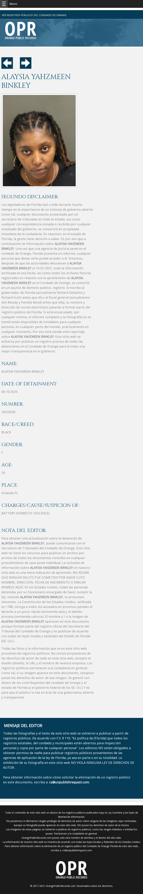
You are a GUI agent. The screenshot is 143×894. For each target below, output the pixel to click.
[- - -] (4, 4)
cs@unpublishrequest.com (77, 850)
